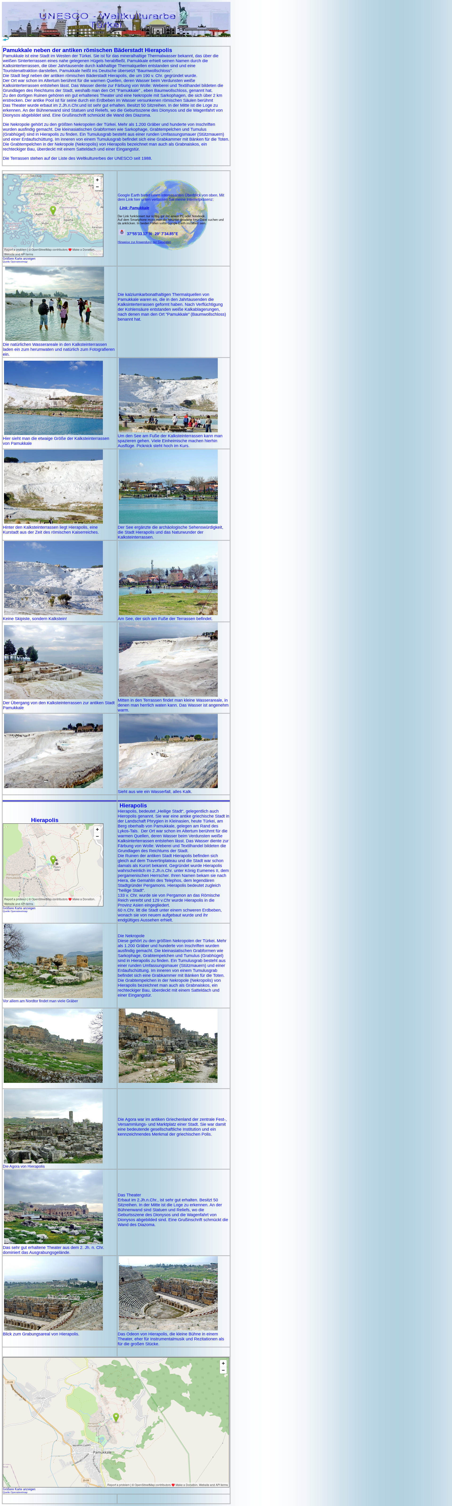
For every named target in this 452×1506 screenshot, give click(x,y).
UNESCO (123, 158)
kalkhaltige (107, 65)
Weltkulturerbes (91, 158)
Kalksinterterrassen (21, 65)
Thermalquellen (132, 65)
